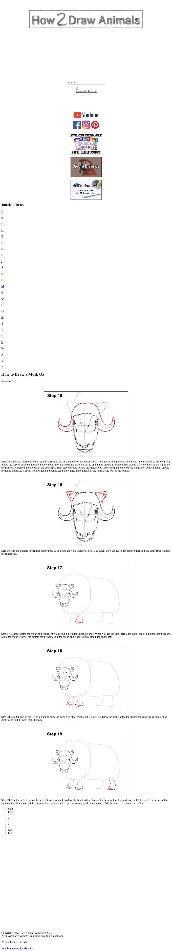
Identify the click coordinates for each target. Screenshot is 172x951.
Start (10, 808)
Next (10, 830)
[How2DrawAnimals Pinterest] (95, 128)
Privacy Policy (9, 942)
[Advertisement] (86, 55)
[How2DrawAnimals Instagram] (86, 128)
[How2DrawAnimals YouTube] (86, 117)
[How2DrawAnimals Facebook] (77, 128)
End (10, 833)
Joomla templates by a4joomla (17, 948)
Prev (10, 811)
